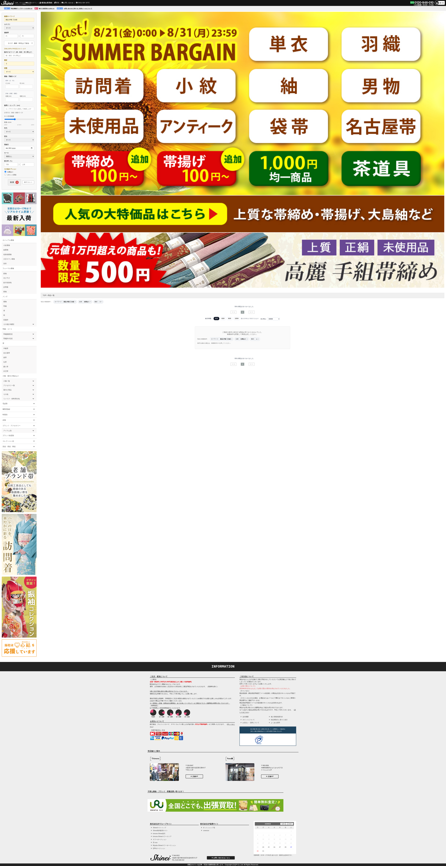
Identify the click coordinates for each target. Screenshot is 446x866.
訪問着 (5, 287)
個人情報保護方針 (277, 717)
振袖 (5, 273)
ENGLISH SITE (83, 3)
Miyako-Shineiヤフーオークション (164, 845)
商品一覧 (51, 295)
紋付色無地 (7, 282)
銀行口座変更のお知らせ (46, 8)
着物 (5, 302)
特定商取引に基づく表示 (279, 720)
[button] (273, 740)
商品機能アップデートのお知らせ (21, 8)
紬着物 (5, 250)
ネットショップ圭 (209, 827)
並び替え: (263, 319)
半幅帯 (5, 348)
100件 (237, 318)
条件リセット (28, 182)
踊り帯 (5, 367)
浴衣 (5, 263)
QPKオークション (159, 848)
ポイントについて (249, 720)
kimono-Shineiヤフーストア (162, 836)
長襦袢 (5, 320)
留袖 (5, 292)
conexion (206, 830)
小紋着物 (6, 245)
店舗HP (195, 776)
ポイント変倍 (11, 175)
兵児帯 (5, 371)
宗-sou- (155, 842)
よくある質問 (275, 723)
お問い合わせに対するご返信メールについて (78, 8)
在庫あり (10, 172)
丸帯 (5, 362)
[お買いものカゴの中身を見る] (439, 4)
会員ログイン (33, 3)
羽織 (5, 306)
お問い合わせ (68, 3)
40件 (216, 318)
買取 (57, 3)
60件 (223, 318)
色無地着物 (7, 254)
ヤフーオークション (159, 839)
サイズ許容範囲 (19, 120)
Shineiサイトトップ (159, 827)
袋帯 (5, 357)
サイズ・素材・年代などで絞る (18, 43)
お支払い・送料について (251, 723)
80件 (229, 318)
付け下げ (6, 278)
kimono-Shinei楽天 (159, 833)
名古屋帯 (6, 353)
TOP (44, 295)
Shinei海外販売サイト (160, 830)
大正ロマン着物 (9, 259)
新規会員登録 (47, 3)
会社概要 (246, 717)
